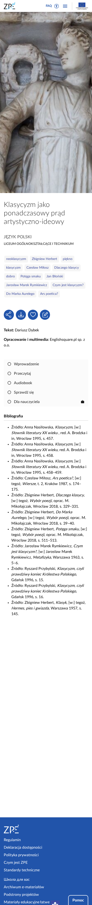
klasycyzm (13, 267)
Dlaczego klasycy (66, 267)
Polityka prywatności (21, 855)
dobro (10, 276)
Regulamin (12, 840)
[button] (56, 6)
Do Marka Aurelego (20, 294)
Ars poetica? (49, 294)
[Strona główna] (24, 829)
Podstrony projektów (21, 895)
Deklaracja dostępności (23, 847)
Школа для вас (17, 879)
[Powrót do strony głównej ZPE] (10, 6)
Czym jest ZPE (16, 862)
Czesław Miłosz (37, 267)
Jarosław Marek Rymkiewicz (26, 285)
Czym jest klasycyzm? (68, 285)
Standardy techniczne (22, 870)
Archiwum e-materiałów (24, 887)
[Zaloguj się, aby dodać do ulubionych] (33, 315)
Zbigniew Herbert (44, 259)
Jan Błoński (54, 276)
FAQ (49, 6)
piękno (67, 259)
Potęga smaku (31, 276)
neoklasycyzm (16, 259)
